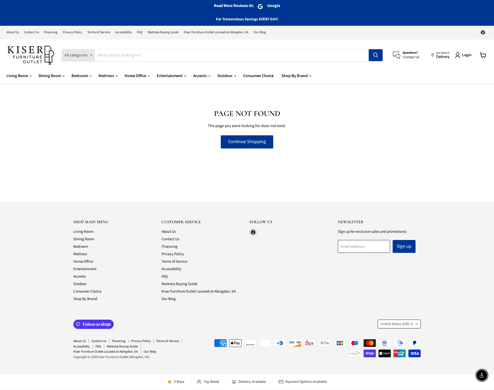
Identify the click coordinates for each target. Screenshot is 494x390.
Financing (51, 32)
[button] (464, 55)
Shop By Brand (294, 76)
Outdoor (225, 76)
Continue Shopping (247, 141)
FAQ (140, 32)
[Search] (376, 55)
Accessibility (123, 32)
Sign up (404, 246)
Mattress (107, 76)
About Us (12, 32)
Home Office (136, 76)
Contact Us (31, 32)
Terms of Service (98, 32)
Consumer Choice (258, 76)
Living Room (17, 76)
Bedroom (80, 76)
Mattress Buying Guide (163, 32)
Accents (200, 76)
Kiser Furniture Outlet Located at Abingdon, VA (216, 32)
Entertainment (170, 76)
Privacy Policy (72, 32)
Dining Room (50, 76)
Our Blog (259, 32)
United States (397, 324)
